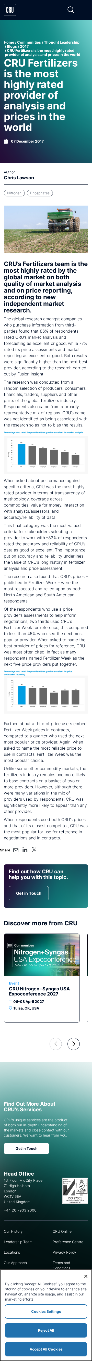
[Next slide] (73, 1044)
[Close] (85, 1276)
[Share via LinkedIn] (25, 849)
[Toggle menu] (84, 10)
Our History (13, 1231)
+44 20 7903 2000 (20, 1210)
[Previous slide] (56, 1044)
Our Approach (15, 1263)
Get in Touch (28, 893)
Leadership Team (18, 1242)
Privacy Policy (64, 1252)
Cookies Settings (46, 1311)
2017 (24, 46)
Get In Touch (27, 1148)
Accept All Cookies (46, 1349)
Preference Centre (68, 1242)
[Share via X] (34, 849)
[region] (46, 1315)
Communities (29, 42)
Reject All (46, 1330)
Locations (12, 1252)
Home (9, 42)
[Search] (71, 10)
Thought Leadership (61, 42)
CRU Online (62, 1231)
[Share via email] (15, 850)
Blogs (12, 46)
